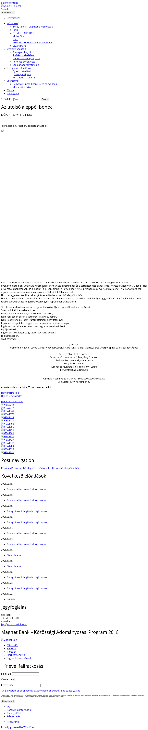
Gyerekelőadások (16, 49)
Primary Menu (8, 12)
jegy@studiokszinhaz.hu (14, 624)
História (11, 648)
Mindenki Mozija (22, 87)
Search (5, 9)
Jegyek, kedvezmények (19, 658)
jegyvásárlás (13, 18)
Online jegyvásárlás (11, 396)
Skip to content (9, 2)
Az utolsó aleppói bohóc (21, 468)
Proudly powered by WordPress (18, 727)
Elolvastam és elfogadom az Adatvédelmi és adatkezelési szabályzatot (42, 690)
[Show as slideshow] (12, 401)
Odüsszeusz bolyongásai (26, 58)
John (15, 29)
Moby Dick (18, 36)
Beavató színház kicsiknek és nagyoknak (35, 84)
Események (13, 80)
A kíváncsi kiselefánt (24, 55)
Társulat (11, 651)
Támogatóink (14, 713)
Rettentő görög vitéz (24, 61)
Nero (15, 39)
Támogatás (13, 93)
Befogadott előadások (19, 68)
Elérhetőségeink (16, 654)
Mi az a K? (12, 645)
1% (8, 706)
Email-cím (6, 673)
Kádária (11, 599)
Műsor (10, 90)
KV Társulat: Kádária (24, 77)
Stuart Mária (19, 45)
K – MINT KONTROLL (24, 33)
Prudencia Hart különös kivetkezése (32, 42)
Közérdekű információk (19, 709)
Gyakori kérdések (22, 71)
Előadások (12, 23)
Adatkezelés (13, 716)
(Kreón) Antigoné (22, 74)
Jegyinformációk (10, 392)
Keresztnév (7, 685)
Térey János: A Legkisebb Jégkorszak (33, 26)
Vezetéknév (7, 679)
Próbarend (13, 721)
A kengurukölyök (22, 52)
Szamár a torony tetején (26, 64)
